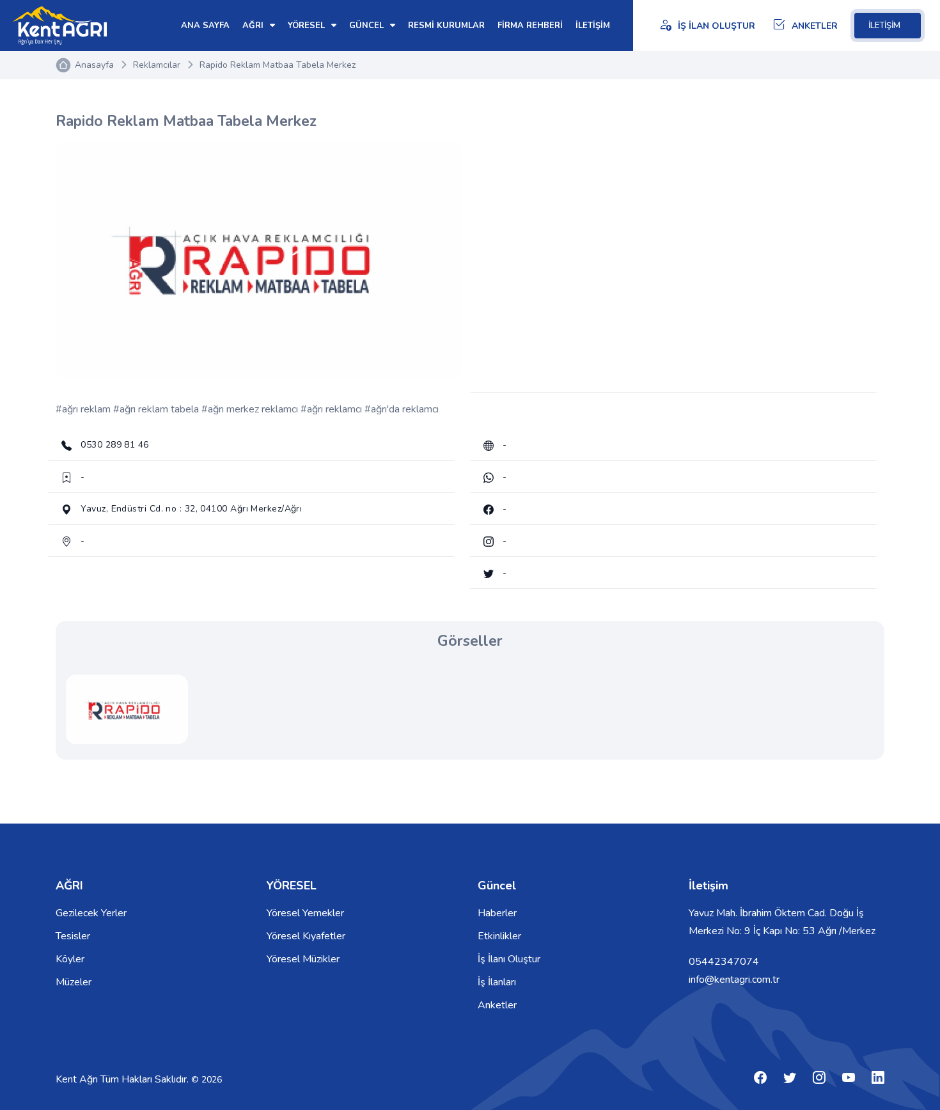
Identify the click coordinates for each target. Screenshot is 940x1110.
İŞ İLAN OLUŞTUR (716, 26)
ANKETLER (815, 26)
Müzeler (73, 982)
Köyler (70, 959)
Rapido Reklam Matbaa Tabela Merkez (278, 65)
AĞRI (254, 25)
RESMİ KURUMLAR (446, 25)
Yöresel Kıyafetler (306, 936)
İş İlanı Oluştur (509, 959)
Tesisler (73, 936)
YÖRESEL (307, 25)
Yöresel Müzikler (303, 959)
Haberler (497, 913)
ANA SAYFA (205, 25)
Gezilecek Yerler (91, 913)
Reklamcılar (156, 65)
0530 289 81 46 (113, 445)
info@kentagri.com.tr (734, 980)
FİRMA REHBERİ (530, 25)
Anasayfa (94, 65)
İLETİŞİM (884, 25)
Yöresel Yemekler (305, 913)
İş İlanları (497, 982)
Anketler (497, 1005)
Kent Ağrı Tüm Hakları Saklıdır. (123, 1079)
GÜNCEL (367, 25)
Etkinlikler (499, 936)
